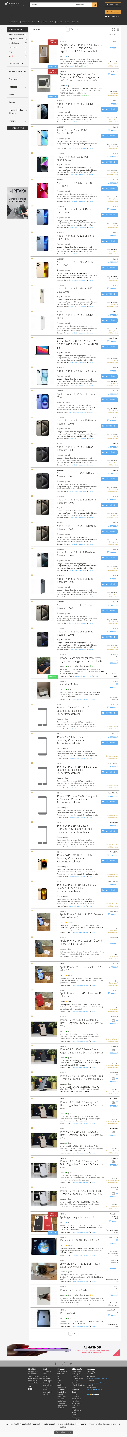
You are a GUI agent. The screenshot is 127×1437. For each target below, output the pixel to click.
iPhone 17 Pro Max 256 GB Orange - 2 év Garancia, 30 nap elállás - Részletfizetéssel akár (77, 799)
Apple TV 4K (114, 71)
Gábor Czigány (115, 675)
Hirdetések (80, 4)
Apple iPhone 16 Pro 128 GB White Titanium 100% (76, 554)
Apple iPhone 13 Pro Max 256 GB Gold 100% (75, 264)
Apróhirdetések (14, 22)
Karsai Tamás (116, 1231)
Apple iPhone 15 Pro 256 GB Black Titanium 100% (75, 449)
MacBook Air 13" (113, 338)
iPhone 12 (115, 964)
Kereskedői (13, 47)
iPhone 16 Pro (114, 823)
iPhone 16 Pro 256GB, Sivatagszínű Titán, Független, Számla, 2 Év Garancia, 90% (81, 1135)
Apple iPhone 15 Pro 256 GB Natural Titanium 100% (76, 422)
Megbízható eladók (16, 39)
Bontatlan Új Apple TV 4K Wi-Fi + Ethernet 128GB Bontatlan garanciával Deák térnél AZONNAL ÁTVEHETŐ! (81, 77)
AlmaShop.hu (32, 1374)
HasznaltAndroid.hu (35, 1383)
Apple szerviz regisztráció (76, 1404)
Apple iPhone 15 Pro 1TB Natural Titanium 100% (75, 607)
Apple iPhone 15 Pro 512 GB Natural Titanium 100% (76, 501)
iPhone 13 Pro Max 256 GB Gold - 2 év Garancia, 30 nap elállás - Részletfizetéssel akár (77, 888)
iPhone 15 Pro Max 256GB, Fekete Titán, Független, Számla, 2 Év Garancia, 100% (81, 1077)
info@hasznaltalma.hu (94, 1390)
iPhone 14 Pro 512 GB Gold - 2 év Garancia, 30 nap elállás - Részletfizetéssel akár (74, 858)
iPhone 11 (115, 101)
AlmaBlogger (47, 1381)
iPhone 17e (114, 704)
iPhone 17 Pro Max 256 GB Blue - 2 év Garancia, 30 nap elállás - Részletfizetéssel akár (77, 770)
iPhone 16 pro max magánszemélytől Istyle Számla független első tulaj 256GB (81, 660)
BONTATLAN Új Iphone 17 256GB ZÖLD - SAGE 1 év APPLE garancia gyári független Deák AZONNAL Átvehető (82, 48)
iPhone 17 (115, 42)
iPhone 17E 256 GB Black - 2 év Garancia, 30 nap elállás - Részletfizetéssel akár (73, 711)
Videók (45, 1374)
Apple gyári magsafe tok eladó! (77, 1217)
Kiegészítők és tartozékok (62, 1373)
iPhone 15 (115, 368)
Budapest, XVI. (64, 676)
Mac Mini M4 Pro (69, 684)
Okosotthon (61, 1390)
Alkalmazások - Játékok (48, 1393)
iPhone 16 (115, 391)
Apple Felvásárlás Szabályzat (76, 1417)
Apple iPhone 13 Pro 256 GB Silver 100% (75, 317)
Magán (11, 52)
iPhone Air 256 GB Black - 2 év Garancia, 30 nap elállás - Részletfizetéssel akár (73, 740)
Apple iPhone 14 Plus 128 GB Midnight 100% (73, 158)
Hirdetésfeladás (113, 12)
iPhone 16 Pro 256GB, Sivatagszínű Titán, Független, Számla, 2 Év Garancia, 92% (81, 1164)
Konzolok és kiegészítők (61, 1397)
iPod (59, 1381)
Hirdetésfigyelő (17, 128)
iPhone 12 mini (113, 911)
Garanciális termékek (16, 34)
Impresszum (76, 1372)
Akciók (67, 22)
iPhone (45, 22)
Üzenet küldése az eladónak (77, 122)
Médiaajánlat (76, 1374)
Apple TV (60, 22)
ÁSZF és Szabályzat (76, 1382)
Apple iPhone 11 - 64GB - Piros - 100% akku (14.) (80, 995)
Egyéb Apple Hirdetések (61, 1402)
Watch (52, 22)
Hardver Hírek (47, 1383)
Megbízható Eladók (76, 1391)
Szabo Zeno (116, 1281)
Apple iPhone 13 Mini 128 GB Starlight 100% (73, 132)
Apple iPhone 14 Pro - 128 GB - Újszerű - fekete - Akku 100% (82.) (81, 942)
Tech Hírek (46, 1378)
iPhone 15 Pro (114, 1046)
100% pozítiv (85, 66)
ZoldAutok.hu (32, 1381)
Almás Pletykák (48, 1385)
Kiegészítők (26, 22)
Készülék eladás (113, 4)
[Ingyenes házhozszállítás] (114, 1020)
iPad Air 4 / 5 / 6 (113, 1237)
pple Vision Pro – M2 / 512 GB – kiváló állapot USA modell (80, 1265)
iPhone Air (115, 734)
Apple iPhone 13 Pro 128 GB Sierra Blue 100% (76, 211)
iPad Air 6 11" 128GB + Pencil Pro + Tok (81, 1240)
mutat (71, 66)
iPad (38, 22)
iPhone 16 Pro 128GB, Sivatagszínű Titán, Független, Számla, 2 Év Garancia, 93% (81, 1023)
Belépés (107, 16)
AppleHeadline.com (35, 1378)
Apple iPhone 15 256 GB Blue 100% (76, 371)
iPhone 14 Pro (114, 852)
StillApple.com (33, 1372)
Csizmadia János (113, 1305)
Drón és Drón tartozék (61, 1393)
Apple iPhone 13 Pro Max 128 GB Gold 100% (75, 290)
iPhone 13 (115, 127)
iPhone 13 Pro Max (112, 882)
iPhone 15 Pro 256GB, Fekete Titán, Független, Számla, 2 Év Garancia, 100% (81, 1051)
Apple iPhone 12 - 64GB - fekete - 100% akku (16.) (81, 969)
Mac (33, 22)
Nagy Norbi (116, 1325)
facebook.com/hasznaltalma (97, 1378)
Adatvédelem (76, 1376)
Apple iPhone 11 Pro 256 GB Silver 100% (75, 105)
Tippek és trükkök (46, 1388)
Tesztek (45, 1376)
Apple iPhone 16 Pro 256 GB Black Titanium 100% (75, 633)
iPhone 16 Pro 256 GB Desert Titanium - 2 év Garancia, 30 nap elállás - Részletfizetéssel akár (74, 829)
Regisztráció (116, 16)
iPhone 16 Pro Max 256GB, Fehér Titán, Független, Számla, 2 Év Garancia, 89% (81, 1192)
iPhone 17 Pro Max (112, 764)
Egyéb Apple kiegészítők (114, 1262)
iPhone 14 (115, 154)
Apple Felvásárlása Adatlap (76, 1410)
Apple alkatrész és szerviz (62, 1406)
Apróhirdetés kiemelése (76, 1400)
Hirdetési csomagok (75, 1395)
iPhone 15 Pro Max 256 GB (74, 1290)
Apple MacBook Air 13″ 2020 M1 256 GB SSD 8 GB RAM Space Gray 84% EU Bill (77, 344)
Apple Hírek (76, 22)
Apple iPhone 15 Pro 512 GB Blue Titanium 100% (75, 580)
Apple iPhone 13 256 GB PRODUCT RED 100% (76, 185)
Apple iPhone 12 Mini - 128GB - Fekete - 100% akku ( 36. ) (81, 916)
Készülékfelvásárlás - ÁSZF (79, 1386)
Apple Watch (61, 1387)
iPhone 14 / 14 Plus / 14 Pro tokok (114, 1216)
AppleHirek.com (33, 1376)
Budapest (63, 66)
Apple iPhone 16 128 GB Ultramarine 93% (77, 396)
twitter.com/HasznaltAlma (96, 1383)
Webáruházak (14, 43)
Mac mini (115, 681)
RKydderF (115, 699)
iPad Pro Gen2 (67, 1313)
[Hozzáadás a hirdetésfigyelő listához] (117, 44)
